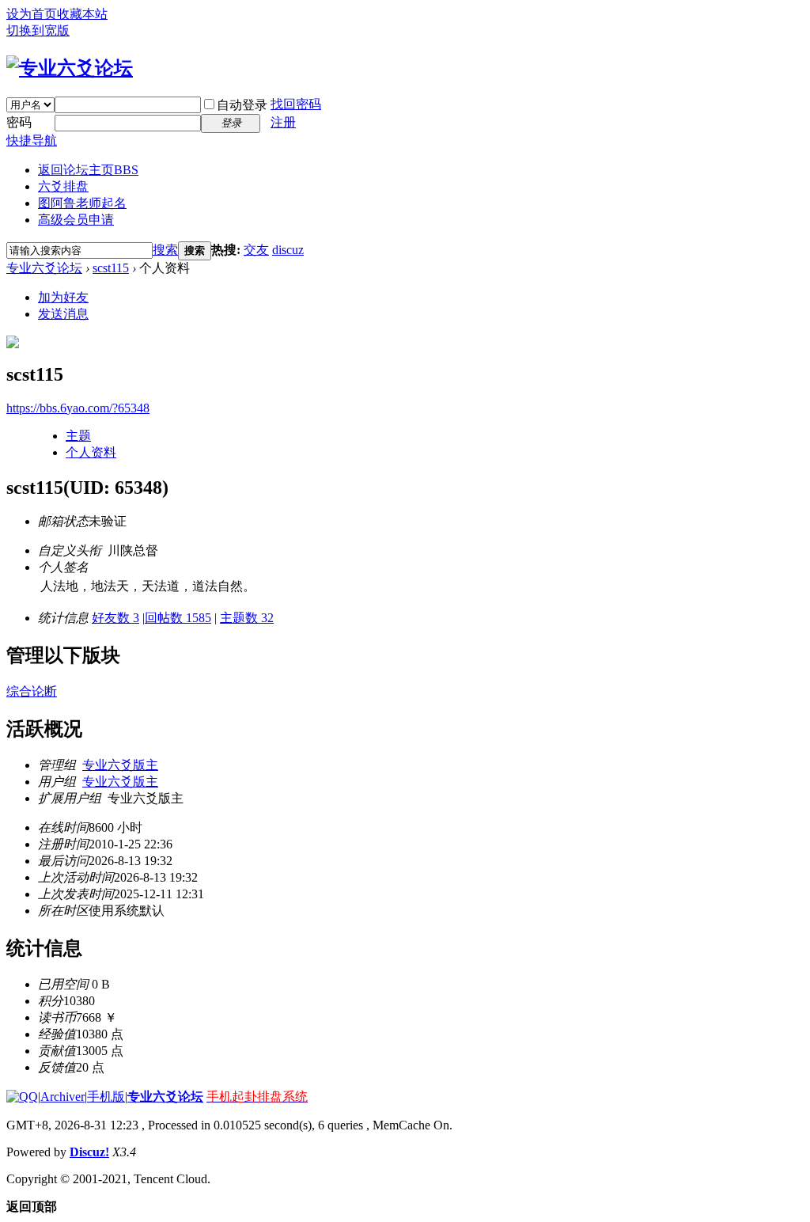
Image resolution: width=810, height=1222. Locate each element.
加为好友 (63, 297)
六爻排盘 (63, 186)
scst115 (111, 268)
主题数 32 (247, 617)
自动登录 (242, 105)
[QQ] (22, 1096)
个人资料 (91, 452)
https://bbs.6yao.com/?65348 (78, 408)
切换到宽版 (38, 30)
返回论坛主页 (88, 169)
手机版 (106, 1096)
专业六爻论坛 (44, 268)
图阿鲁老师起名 (82, 203)
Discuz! (89, 1152)
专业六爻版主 (120, 765)
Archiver (62, 1096)
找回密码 (296, 104)
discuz (288, 249)
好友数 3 (115, 617)
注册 (283, 122)
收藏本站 (82, 14)
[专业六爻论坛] (69, 68)
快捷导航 (31, 140)
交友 (256, 249)
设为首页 (31, 14)
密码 (19, 122)
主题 (78, 435)
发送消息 (63, 314)
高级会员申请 (76, 219)
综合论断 (31, 691)
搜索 (165, 249)
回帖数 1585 (178, 617)
